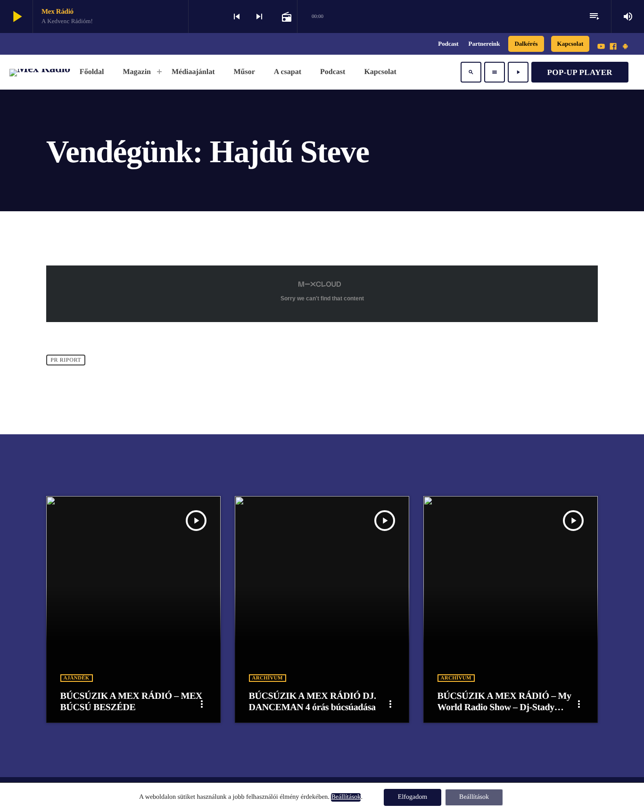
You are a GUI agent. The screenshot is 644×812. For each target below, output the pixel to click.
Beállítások (346, 797)
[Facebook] (613, 47)
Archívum (267, 678)
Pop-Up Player (579, 72)
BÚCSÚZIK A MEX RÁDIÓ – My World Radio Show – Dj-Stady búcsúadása (504, 707)
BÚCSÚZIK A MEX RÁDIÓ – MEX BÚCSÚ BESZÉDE (131, 702)
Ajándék (77, 678)
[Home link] (39, 72)
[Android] (625, 47)
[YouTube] (601, 47)
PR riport (65, 359)
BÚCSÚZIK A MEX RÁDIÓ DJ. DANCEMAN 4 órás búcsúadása (312, 702)
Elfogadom (412, 797)
